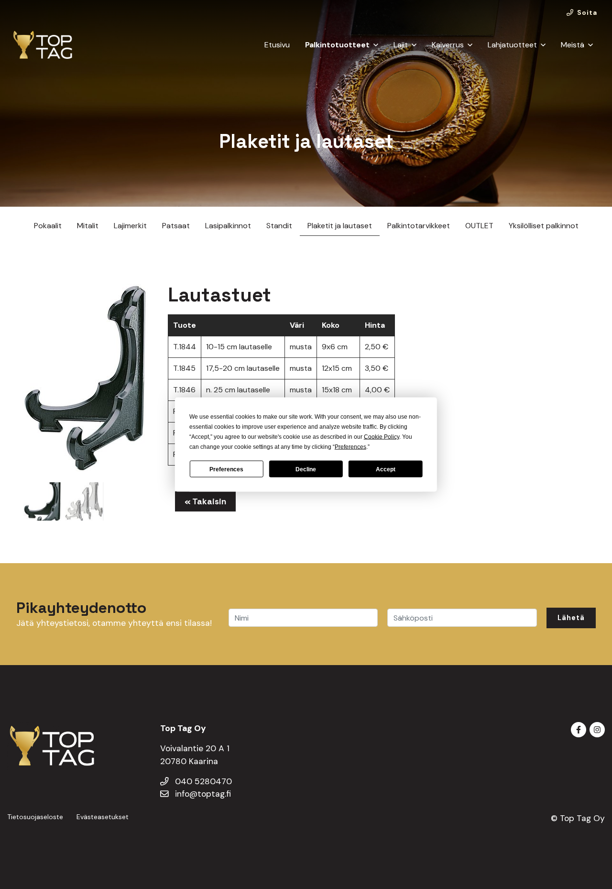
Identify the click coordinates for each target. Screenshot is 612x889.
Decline (305, 469)
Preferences (226, 469)
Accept (385, 469)
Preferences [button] (350, 447)
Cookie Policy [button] (381, 436)
